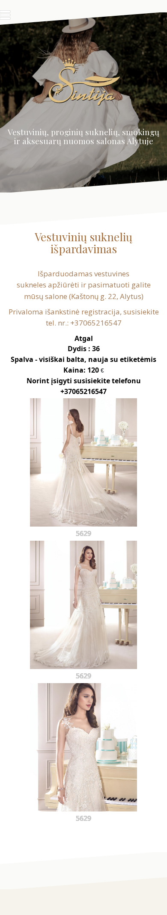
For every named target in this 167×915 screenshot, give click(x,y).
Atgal (84, 338)
